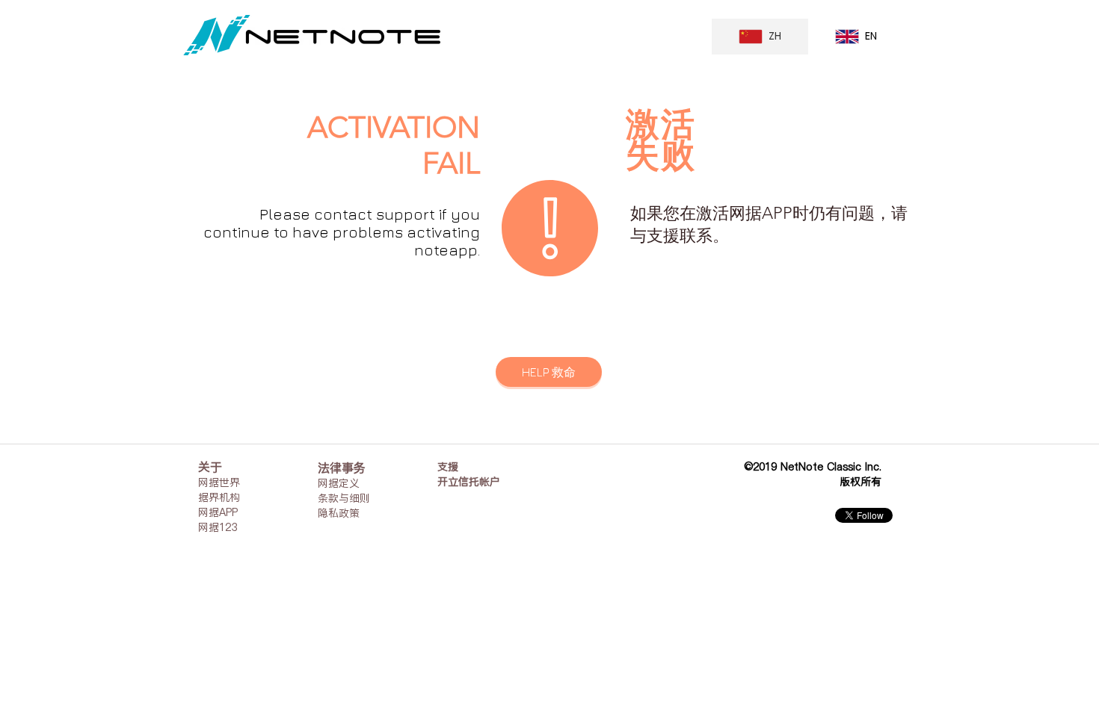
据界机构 (219, 497)
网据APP (218, 512)
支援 (447, 466)
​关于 (210, 467)
